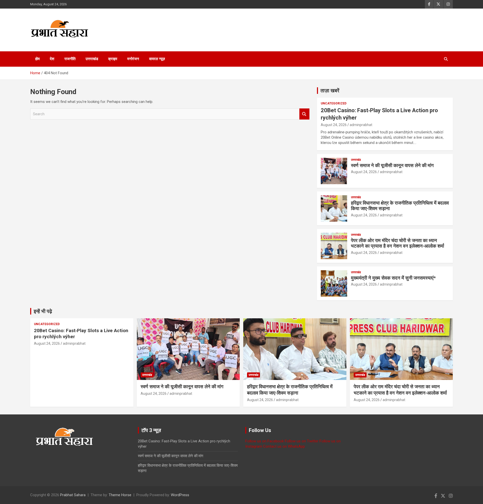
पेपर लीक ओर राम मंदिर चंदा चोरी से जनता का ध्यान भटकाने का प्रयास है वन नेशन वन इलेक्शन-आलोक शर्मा (397, 243)
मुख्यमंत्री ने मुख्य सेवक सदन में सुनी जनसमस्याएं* (393, 278)
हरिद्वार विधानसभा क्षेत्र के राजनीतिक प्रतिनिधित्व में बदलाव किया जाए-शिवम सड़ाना (400, 206)
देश (52, 59)
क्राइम (112, 59)
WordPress (180, 495)
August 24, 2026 (334, 125)
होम (37, 59)
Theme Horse (120, 495)
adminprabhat (361, 125)
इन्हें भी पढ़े (43, 311)
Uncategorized (333, 103)
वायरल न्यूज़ (157, 59)
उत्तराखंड (92, 59)
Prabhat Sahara (73, 495)
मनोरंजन (133, 59)
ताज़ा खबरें (329, 91)
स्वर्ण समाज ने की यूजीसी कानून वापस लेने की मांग (392, 165)
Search (304, 114)
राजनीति (69, 59)
